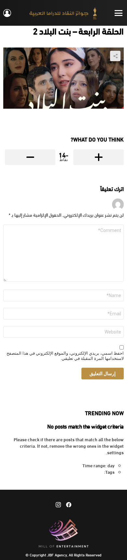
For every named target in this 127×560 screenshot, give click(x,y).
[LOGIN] (7, 13)
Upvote (98, 157)
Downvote (30, 157)
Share (115, 56)
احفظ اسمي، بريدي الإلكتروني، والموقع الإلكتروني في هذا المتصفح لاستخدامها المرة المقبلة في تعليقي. (65, 356)
